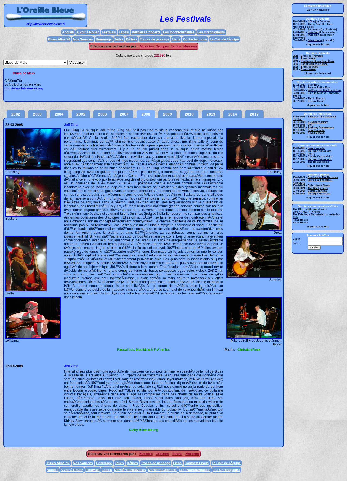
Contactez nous (195, 39)
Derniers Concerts (146, 32)
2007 (124, 114)
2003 (37, 114)
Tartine (176, 46)
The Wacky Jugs (318, 188)
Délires (131, 39)
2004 (59, 114)
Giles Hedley (315, 40)
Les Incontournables (179, 32)
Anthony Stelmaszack (321, 127)
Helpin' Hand (316, 101)
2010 (189, 114)
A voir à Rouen (87, 32)
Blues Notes (308, 58)
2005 (80, 114)
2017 (254, 114)
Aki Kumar (314, 29)
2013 (211, 114)
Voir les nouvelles (318, 10)
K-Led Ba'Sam (316, 133)
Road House (300, 220)
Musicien (147, 46)
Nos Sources (83, 39)
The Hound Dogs (318, 162)
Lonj (310, 124)
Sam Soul (313, 32)
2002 (15, 114)
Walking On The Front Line (324, 90)
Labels (124, 32)
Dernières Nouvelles (130, 470)
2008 (146, 114)
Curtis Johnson (317, 191)
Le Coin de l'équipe (224, 39)
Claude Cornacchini (320, 156)
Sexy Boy (313, 85)
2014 (232, 114)
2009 (167, 114)
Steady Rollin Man (319, 87)
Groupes (162, 46)
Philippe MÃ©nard (319, 193)
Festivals (109, 32)
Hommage (104, 39)
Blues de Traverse (312, 55)
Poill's (311, 153)
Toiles (118, 39)
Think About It (317, 98)
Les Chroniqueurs (211, 32)
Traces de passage (154, 39)
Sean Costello (316, 130)
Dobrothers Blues (319, 185)
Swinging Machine (319, 35)
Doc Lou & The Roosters (323, 177)
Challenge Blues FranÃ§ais (317, 61)
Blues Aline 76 (59, 39)
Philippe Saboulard (320, 151)
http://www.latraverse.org (23, 88)
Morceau (190, 46)
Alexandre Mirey (318, 122)
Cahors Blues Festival (314, 64)
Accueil (68, 32)
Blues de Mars (309, 66)
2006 (102, 114)
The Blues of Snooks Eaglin (310, 209)
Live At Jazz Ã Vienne (306, 211)
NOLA (311, 21)
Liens (176, 39)
